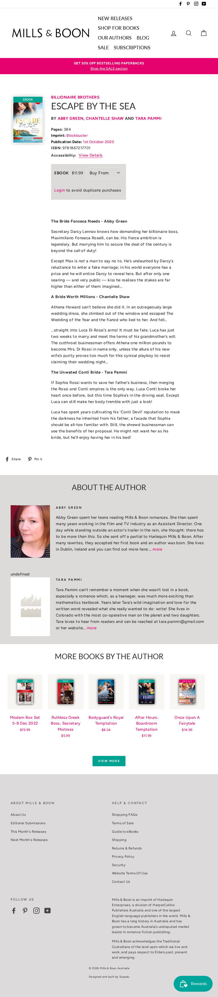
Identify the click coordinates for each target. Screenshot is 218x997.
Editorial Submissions (28, 823)
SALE (103, 47)
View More (109, 761)
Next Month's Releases (29, 840)
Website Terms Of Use (130, 873)
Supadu (124, 976)
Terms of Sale (123, 823)
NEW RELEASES (115, 18)
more (157, 549)
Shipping (119, 840)
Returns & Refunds (127, 848)
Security (118, 865)
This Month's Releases (28, 832)
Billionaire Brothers (75, 97)
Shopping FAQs (124, 815)
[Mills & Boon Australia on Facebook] (14, 910)
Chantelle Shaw (105, 118)
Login (59, 190)
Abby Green (71, 118)
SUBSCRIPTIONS (132, 47)
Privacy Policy (123, 856)
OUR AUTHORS (115, 38)
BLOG (143, 38)
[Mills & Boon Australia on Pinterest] (25, 910)
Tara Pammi (148, 118)
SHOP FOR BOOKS (118, 28)
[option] (109, 66)
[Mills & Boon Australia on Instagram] (36, 910)
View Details (91, 155)
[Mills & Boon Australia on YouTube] (47, 910)
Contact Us (121, 882)
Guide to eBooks (125, 832)
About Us (18, 815)
